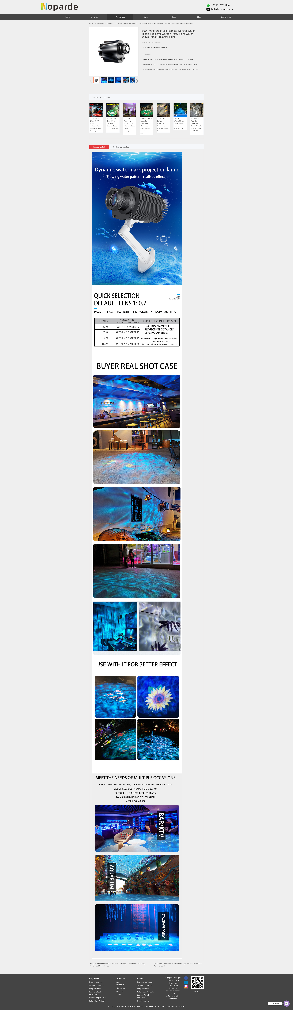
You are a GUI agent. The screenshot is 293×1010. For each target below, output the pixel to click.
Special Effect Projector (95, 993)
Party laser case (144, 1001)
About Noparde (120, 983)
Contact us (225, 17)
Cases (146, 17)
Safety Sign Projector (97, 1001)
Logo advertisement (145, 982)
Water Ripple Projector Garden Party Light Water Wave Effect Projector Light (178, 964)
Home (67, 17)
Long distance (95, 988)
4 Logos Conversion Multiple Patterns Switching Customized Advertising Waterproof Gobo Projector (117, 964)
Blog (199, 17)
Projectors (120, 17)
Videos (173, 17)
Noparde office (120, 992)
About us (94, 17)
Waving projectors (96, 985)
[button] (92, 119)
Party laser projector (97, 997)
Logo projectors (95, 982)
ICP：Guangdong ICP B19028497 (171, 1006)
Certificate (120, 988)
